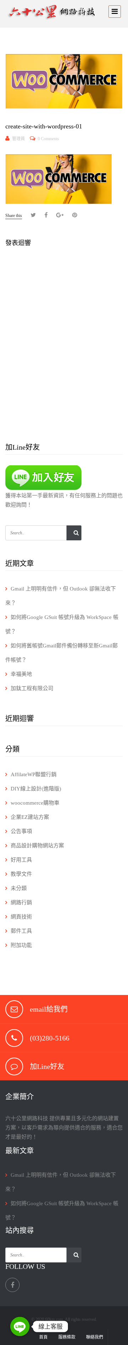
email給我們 (49, 1009)
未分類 (19, 888)
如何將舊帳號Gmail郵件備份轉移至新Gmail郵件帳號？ (61, 653)
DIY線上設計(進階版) (36, 788)
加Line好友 (47, 1066)
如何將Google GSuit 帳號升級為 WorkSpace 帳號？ (61, 624)
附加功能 (21, 945)
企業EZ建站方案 (30, 817)
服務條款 (66, 1337)
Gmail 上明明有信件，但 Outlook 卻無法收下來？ (60, 596)
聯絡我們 (94, 1337)
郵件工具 (21, 931)
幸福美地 (21, 674)
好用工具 (21, 860)
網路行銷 (21, 902)
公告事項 (21, 831)
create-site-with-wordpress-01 (43, 126)
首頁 (43, 1337)
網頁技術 (21, 917)
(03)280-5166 (49, 1038)
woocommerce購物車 (35, 803)
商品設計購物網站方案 (37, 845)
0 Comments (48, 138)
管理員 (18, 138)
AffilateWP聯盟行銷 (34, 774)
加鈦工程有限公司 (32, 688)
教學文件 (21, 874)
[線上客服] (20, 1326)
